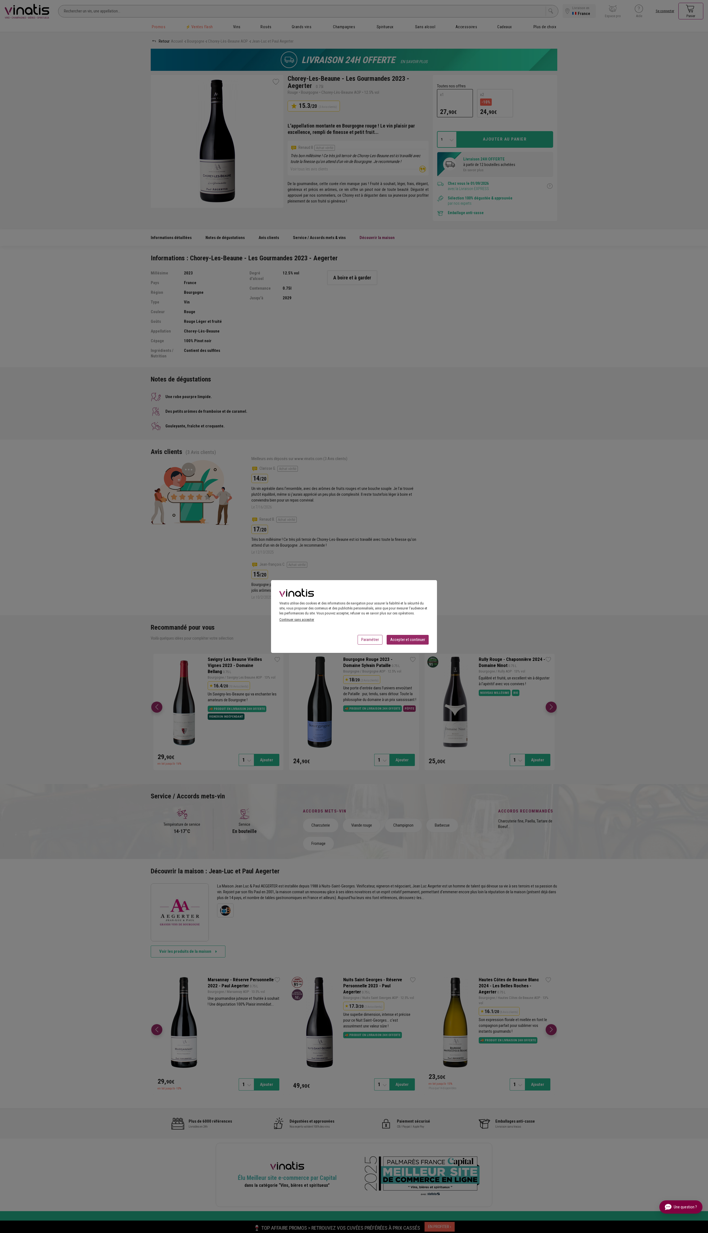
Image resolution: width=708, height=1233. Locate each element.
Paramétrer (370, 639)
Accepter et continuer (407, 639)
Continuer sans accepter (296, 619)
